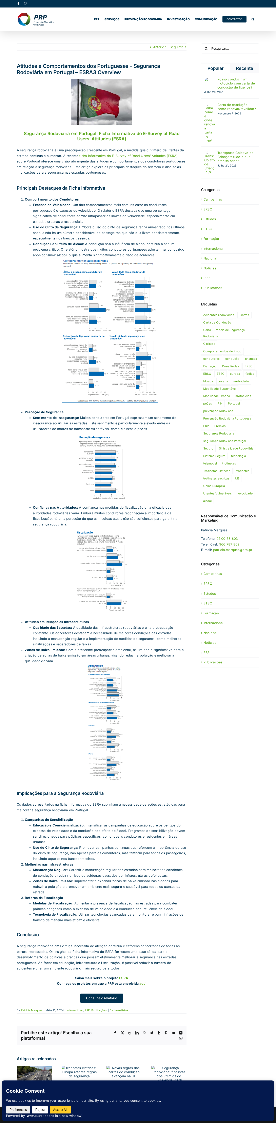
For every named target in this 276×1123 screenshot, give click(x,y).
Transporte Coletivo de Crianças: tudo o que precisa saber (235, 157)
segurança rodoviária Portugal (224, 441)
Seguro (208, 448)
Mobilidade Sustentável (219, 388)
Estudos (209, 219)
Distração (210, 366)
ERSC (207, 209)
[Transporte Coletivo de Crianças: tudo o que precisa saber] (209, 153)
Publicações (99, 1010)
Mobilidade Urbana (216, 396)
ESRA (123, 978)
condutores (211, 358)
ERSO (207, 373)
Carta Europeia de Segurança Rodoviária (224, 333)
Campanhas (212, 199)
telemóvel (210, 463)
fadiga (249, 373)
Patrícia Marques (32, 1010)
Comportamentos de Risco (222, 351)
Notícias (209, 268)
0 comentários (119, 1010)
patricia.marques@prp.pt (232, 550)
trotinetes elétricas (216, 478)
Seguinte (176, 47)
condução (232, 358)
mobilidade (241, 381)
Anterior (159, 47)
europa (235, 373)
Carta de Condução (217, 322)
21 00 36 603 (227, 539)
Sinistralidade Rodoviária (236, 448)
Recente (244, 68)
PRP (87, 1010)
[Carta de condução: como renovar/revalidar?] (209, 105)
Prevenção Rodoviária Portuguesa (227, 418)
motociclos (243, 396)
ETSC (207, 229)
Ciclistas (209, 343)
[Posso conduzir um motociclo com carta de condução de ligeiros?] (209, 80)
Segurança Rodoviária (218, 433)
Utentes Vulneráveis (217, 493)
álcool (207, 501)
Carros (244, 315)
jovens (223, 381)
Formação (211, 239)
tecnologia (238, 456)
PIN (219, 403)
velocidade (245, 493)
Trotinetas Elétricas (216, 471)
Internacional (74, 1010)
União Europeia (214, 486)
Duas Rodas (230, 366)
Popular (216, 68)
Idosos (208, 381)
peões (207, 403)
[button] (253, 19)
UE (237, 478)
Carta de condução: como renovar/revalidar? (236, 107)
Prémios (220, 426)
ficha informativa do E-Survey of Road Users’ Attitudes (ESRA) (128, 156)
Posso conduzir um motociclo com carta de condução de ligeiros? (236, 83)
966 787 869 (229, 544)
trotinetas (229, 463)
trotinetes (242, 471)
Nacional (210, 258)
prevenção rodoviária (218, 411)
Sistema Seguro (214, 456)
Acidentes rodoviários (218, 315)
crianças (251, 358)
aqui (142, 983)
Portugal (234, 403)
